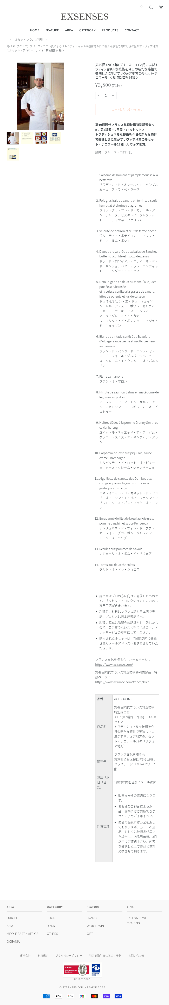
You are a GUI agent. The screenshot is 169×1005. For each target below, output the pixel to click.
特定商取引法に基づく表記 (105, 955)
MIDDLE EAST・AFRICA (23, 934)
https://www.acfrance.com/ (114, 664)
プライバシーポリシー (68, 955)
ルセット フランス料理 (29, 39)
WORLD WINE (96, 926)
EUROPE (12, 918)
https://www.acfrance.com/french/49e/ (122, 682)
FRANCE (92, 918)
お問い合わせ (136, 955)
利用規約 (43, 955)
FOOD (51, 918)
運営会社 (25, 955)
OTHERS (52, 934)
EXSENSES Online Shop (80, 987)
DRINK (51, 926)
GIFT (90, 934)
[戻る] (7, 39)
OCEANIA (13, 942)
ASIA (10, 926)
